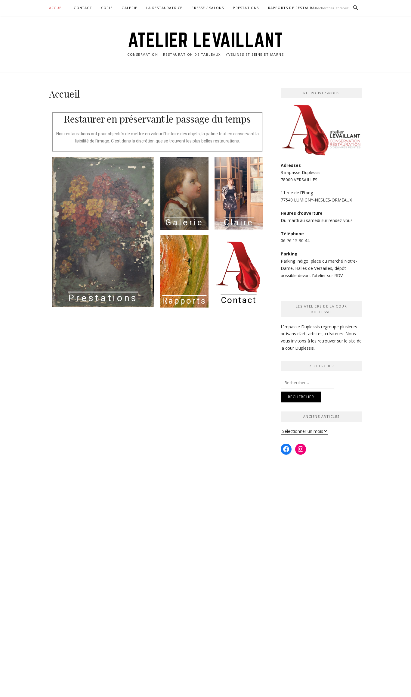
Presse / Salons (207, 7)
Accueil (57, 7)
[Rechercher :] (307, 382)
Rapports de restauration (296, 7)
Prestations (246, 7)
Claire (239, 222)
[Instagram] (300, 449)
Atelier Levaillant (205, 40)
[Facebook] (286, 449)
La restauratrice (164, 7)
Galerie (129, 7)
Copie (107, 7)
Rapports (184, 301)
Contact (83, 7)
